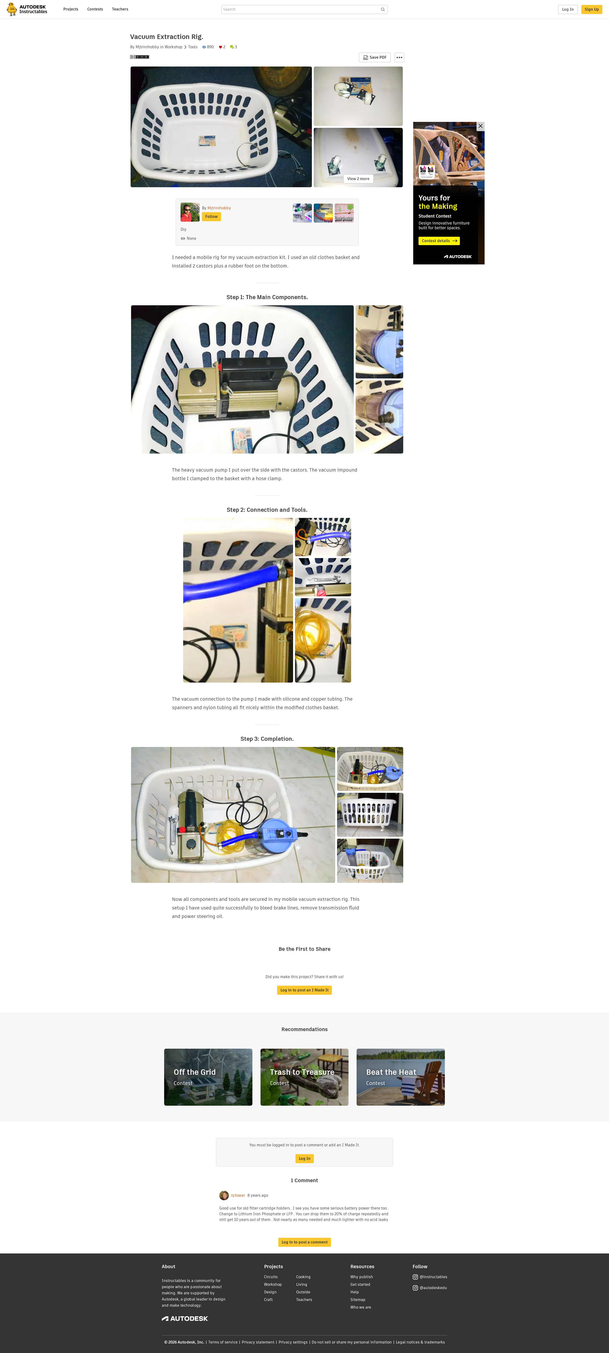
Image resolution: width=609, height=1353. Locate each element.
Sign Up (592, 9)
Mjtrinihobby (147, 47)
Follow (211, 216)
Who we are (360, 1307)
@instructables (433, 1277)
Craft (268, 1299)
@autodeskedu (433, 1288)
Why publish (361, 1277)
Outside (303, 1292)
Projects (70, 9)
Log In (568, 9)
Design (270, 1292)
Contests (95, 9)
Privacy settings (293, 1342)
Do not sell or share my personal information (352, 1342)
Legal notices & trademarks (420, 1342)
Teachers (120, 9)
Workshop (173, 47)
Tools (192, 47)
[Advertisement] (449, 193)
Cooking (303, 1277)
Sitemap (357, 1299)
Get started (360, 1284)
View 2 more (358, 179)
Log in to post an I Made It (304, 990)
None (191, 238)
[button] (399, 57)
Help (354, 1292)
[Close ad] (480, 126)
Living (301, 1284)
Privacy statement (258, 1342)
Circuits (271, 1277)
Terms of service (223, 1342)
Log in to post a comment (305, 1242)
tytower (238, 1195)
